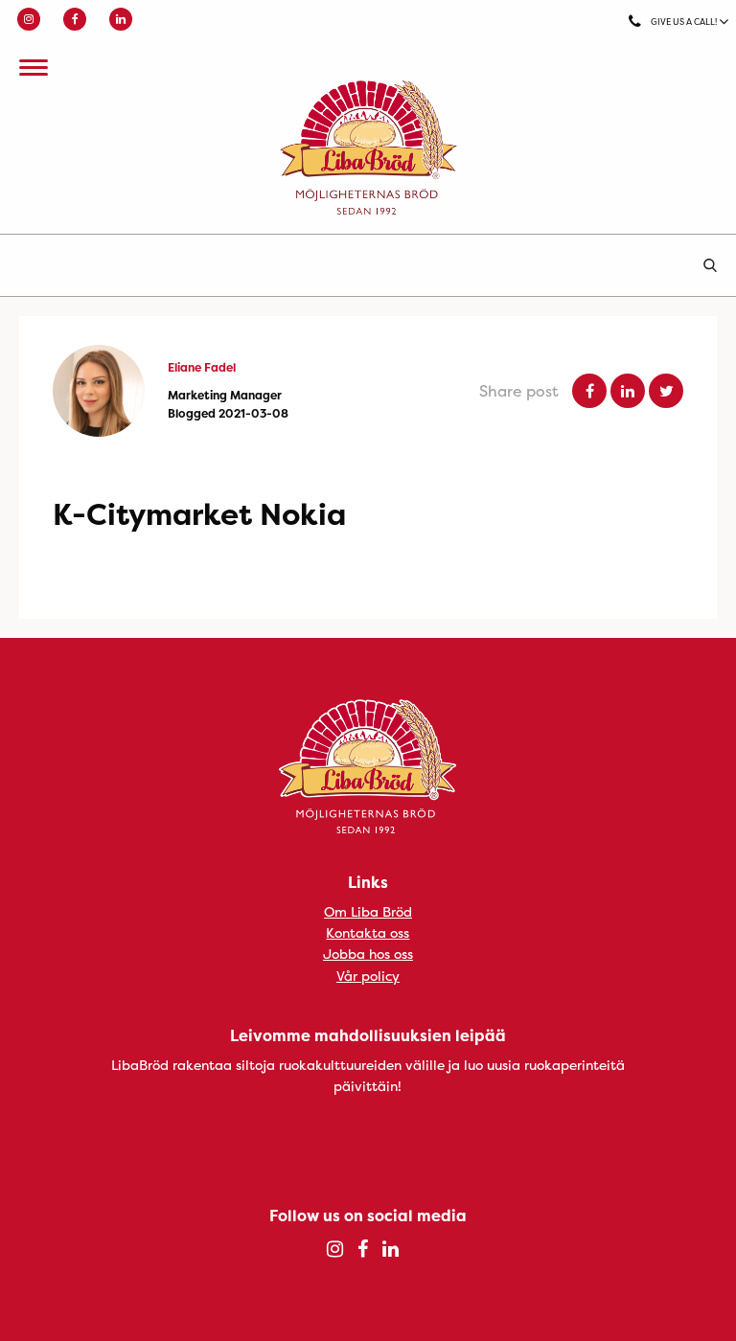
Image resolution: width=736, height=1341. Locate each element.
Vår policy (368, 975)
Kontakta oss (367, 932)
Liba (368, 147)
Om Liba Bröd (368, 911)
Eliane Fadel (202, 367)
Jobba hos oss (368, 953)
